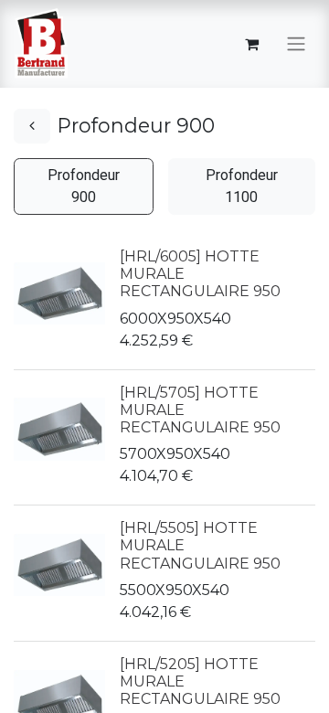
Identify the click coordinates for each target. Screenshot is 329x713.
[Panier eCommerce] (251, 44)
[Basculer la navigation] (296, 44)
